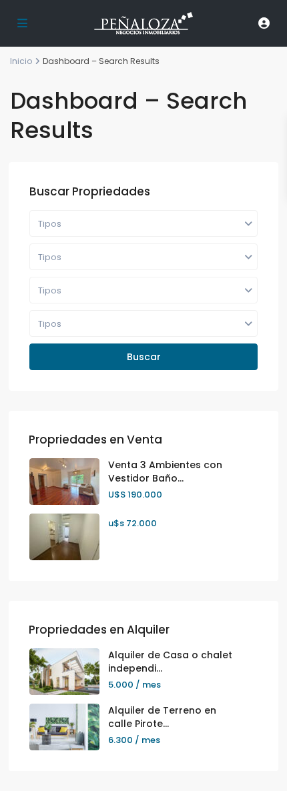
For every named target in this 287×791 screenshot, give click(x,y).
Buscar (144, 356)
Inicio (21, 61)
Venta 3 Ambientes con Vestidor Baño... (165, 471)
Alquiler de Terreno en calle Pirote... (162, 717)
